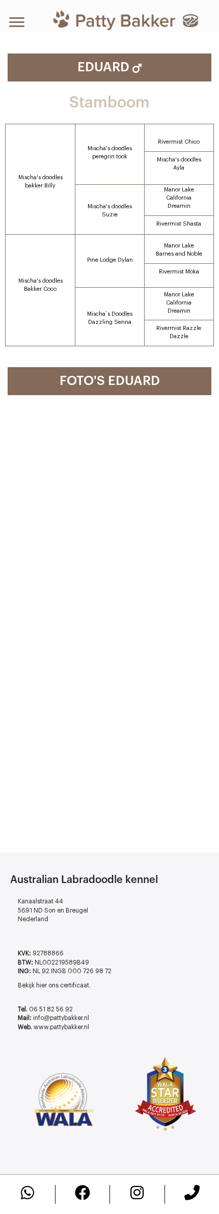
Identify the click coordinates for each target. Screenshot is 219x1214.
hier (41, 985)
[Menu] (17, 22)
